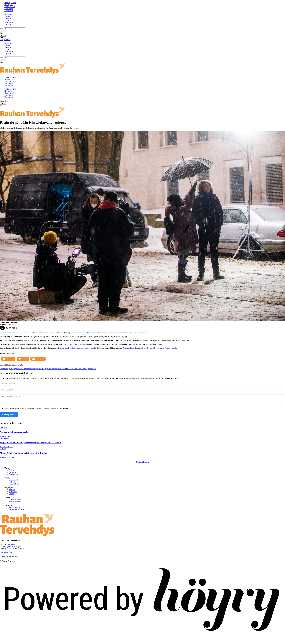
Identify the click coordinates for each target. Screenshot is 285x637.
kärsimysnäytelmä (6, 369)
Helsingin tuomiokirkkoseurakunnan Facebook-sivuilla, (77, 348)
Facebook (10, 359)
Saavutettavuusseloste (16, 509)
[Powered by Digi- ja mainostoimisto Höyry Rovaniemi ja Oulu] (142, 636)
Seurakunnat (8, 9)
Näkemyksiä (8, 5)
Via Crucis (75, 369)
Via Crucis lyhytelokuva (87, 369)
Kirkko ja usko (9, 7)
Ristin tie (67, 369)
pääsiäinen (32, 369)
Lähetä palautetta (9, 415)
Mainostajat (13, 492)
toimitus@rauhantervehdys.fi (11, 547)
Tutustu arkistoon (15, 501)
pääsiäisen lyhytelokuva (44, 369)
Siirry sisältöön (5, 40)
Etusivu (11, 470)
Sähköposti (40, 359)
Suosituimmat (13, 474)
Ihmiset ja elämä (10, 3)
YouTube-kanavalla (130, 348)
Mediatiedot (8, 23)
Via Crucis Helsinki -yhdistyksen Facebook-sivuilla (159, 348)
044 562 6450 (10, 545)
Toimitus (12, 490)
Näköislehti (8, 14)
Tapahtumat (8, 11)
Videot (6, 21)
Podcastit (7, 18)
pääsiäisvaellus (58, 369)
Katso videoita (14, 484)
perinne (25, 369)
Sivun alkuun (142, 462)
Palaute (7, 16)
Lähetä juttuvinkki (7, 552)
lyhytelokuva (18, 369)
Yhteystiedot (8, 25)
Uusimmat (12, 472)
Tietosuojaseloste (15, 507)
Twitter (24, 359)
